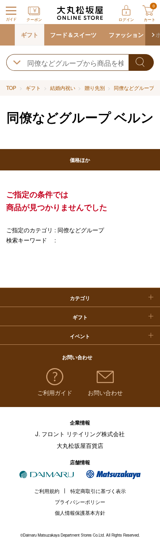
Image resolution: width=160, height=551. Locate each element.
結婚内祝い (62, 87)
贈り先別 (95, 87)
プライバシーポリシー (80, 501)
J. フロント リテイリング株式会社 (80, 433)
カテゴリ (80, 298)
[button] (152, 35)
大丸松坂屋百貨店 (80, 445)
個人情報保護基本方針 (80, 512)
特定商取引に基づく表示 (98, 491)
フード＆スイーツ (73, 34)
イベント (80, 336)
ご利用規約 (46, 491)
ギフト (29, 34)
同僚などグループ (134, 87)
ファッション (126, 34)
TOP (11, 87)
